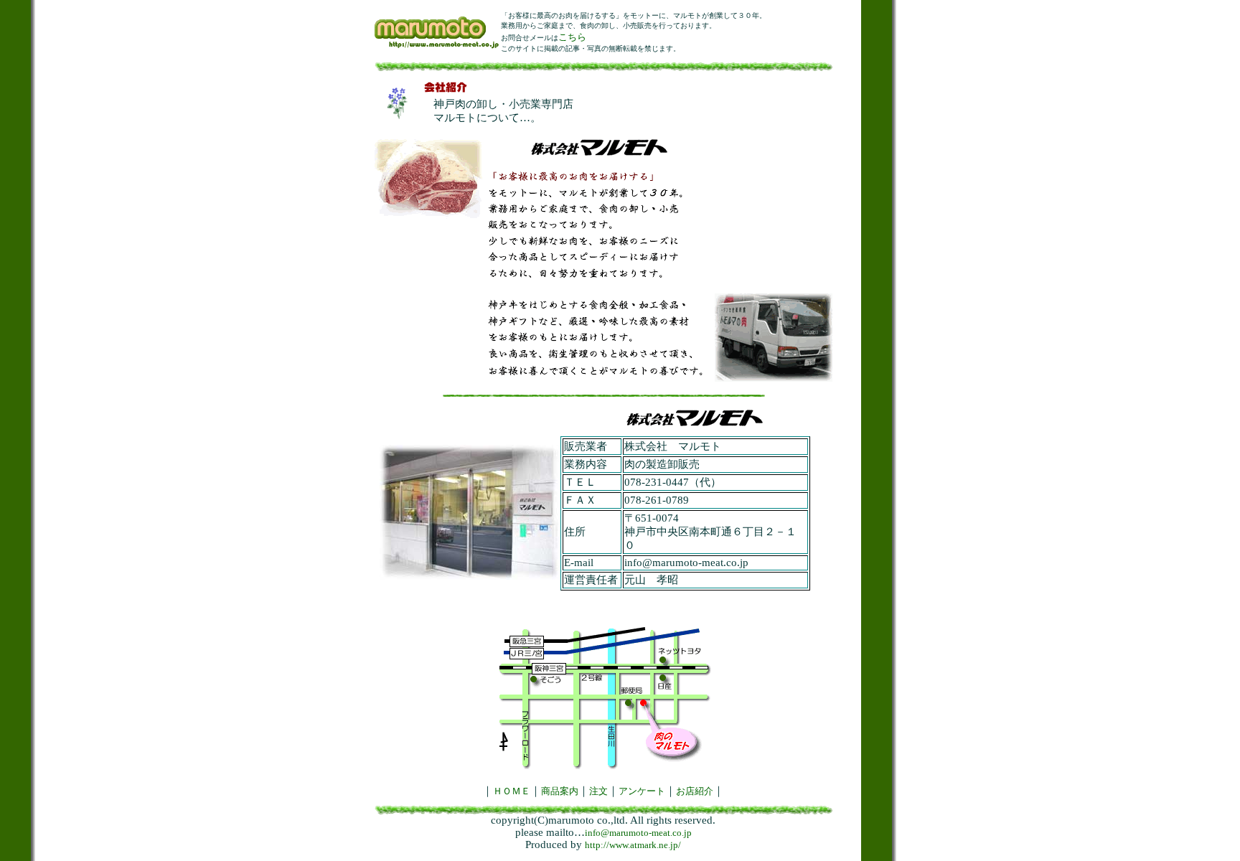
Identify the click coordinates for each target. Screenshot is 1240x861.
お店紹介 (694, 791)
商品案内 (559, 791)
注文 (598, 791)
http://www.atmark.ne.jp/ (633, 844)
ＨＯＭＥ (511, 791)
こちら (572, 37)
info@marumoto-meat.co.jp (638, 832)
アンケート (642, 791)
